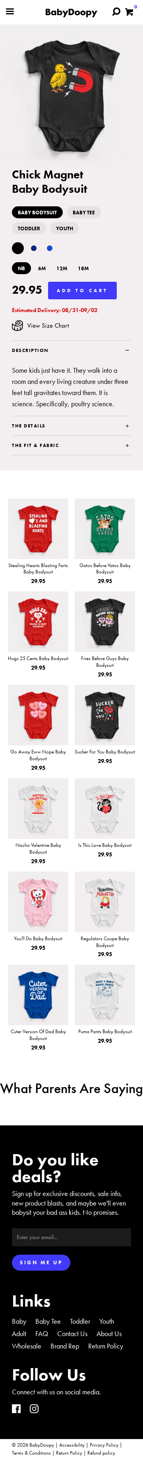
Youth (106, 1321)
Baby (19, 1321)
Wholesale (26, 1345)
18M (83, 268)
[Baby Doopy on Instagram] (34, 1409)
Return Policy (105, 1345)
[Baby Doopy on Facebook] (16, 1409)
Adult (19, 1333)
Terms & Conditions (31, 1452)
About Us (109, 1333)
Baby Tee (48, 1321)
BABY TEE (84, 212)
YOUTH (64, 228)
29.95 (27, 290)
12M (62, 268)
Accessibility (72, 1444)
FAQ (41, 1333)
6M (42, 268)
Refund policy (101, 1452)
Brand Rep (64, 1345)
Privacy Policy (104, 1444)
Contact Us (72, 1333)
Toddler (80, 1321)
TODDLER (29, 228)
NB (21, 268)
